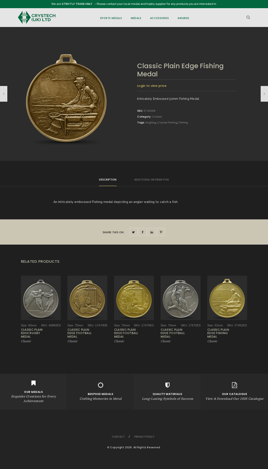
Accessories (159, 18)
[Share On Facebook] (143, 232)
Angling (150, 122)
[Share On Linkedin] (152, 232)
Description (108, 179)
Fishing (183, 122)
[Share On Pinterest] (161, 232)
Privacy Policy (144, 436)
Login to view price (152, 86)
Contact (118, 436)
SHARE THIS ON (113, 232)
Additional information (151, 179)
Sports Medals (111, 18)
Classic (157, 117)
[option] (66, 96)
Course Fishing (167, 122)
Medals (136, 18)
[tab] (108, 181)
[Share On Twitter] (134, 232)
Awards (183, 18)
